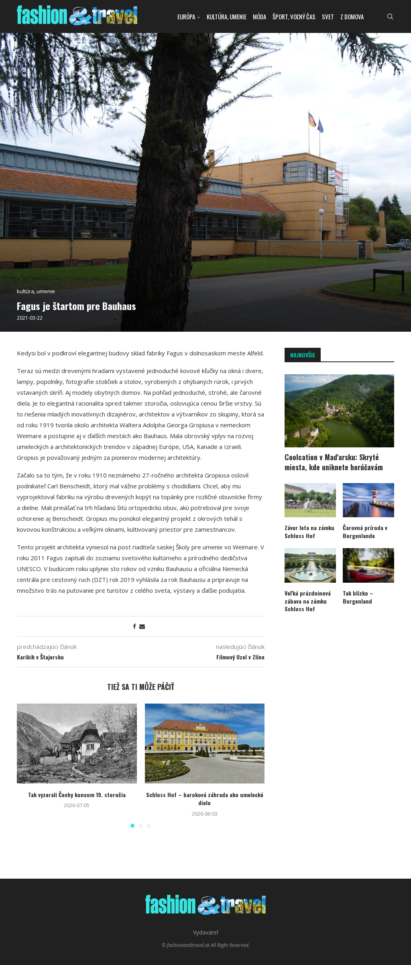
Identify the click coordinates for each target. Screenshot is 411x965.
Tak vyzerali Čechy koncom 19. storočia (77, 794)
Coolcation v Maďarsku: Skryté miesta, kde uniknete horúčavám (334, 462)
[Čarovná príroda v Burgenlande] (368, 500)
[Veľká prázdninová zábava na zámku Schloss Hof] (310, 565)
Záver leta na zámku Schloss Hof (309, 531)
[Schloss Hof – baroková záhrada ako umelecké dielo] (205, 743)
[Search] (390, 16)
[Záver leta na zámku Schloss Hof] (310, 500)
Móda (259, 16)
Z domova (352, 16)
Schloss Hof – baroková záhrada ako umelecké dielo (204, 798)
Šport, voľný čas (294, 16)
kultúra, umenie (226, 16)
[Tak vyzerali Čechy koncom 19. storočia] (77, 743)
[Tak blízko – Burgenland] (368, 565)
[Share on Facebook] (134, 626)
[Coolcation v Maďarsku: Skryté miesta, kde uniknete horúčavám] (339, 410)
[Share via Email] (142, 626)
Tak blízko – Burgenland (358, 597)
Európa (186, 16)
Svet (328, 16)
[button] (28, 765)
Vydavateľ (205, 932)
